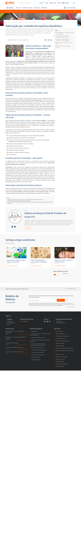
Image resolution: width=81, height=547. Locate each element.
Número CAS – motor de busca (62, 356)
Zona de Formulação (71, 7)
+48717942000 (25, 321)
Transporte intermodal (36, 359)
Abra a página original (24, 288)
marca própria (9, 180)
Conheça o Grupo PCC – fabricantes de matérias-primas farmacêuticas (40, 334)
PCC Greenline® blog (60, 361)
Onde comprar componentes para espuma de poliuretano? (40, 340)
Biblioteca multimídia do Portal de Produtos (64, 348)
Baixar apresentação (60, 345)
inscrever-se (60, 300)
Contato (59, 2)
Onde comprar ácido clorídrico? (38, 347)
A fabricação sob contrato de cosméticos (15, 78)
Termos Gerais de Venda (60, 338)
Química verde (52, 2)
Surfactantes (37, 7)
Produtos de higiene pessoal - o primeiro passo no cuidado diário (38, 261)
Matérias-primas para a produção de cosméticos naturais (63, 261)
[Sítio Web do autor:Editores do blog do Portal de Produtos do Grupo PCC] (15, 217)
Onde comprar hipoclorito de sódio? (39, 350)
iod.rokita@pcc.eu (59, 305)
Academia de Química (60, 366)
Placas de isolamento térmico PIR (38, 354)
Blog (47, 2)
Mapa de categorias (60, 354)
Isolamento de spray (36, 357)
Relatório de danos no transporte (62, 341)
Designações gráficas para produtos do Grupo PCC (64, 351)
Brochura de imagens (60, 343)
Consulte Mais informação (11, 265)
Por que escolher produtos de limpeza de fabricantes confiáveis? (16, 261)
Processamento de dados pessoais (63, 336)
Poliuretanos (44, 7)
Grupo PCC (41, 2)
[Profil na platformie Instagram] (50, 322)
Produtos (11, 7)
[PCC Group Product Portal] (10, 2)
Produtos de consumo (27, 7)
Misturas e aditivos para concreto (38, 337)
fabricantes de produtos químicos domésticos (20, 120)
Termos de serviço (59, 331)
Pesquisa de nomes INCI (60, 359)
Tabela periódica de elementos (62, 364)
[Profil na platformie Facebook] (45, 322)
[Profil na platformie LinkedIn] (47, 322)
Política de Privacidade (60, 333)
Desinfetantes (34, 331)
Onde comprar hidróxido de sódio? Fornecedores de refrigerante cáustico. (37, 344)
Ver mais (27, 228)
